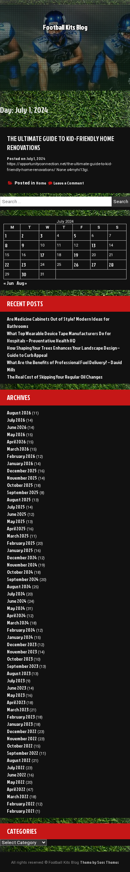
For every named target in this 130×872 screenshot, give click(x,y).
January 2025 (20, 550)
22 (7, 264)
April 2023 (16, 702)
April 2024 (16, 615)
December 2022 (21, 731)
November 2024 (22, 564)
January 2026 (20, 463)
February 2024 (21, 630)
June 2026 (16, 427)
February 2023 (21, 716)
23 (23, 264)
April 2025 (16, 528)
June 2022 (16, 774)
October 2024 (20, 572)
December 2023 (21, 644)
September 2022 (22, 753)
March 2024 (18, 622)
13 (93, 245)
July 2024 (16, 593)
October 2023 (20, 658)
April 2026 (16, 441)
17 (42, 255)
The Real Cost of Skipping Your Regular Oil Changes (55, 376)
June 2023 (16, 687)
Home (41, 183)
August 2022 (19, 760)
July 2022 (16, 767)
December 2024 (22, 557)
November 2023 (22, 651)
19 (76, 255)
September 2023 (22, 666)
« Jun (8, 283)
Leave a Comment (68, 183)
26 (76, 264)
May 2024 (16, 608)
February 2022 (21, 803)
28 (111, 264)
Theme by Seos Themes (99, 862)
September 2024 (22, 579)
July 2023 (16, 680)
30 (23, 274)
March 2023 (17, 709)
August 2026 (19, 412)
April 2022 (16, 789)
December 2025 (22, 470)
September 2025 (22, 492)
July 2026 (16, 420)
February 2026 (21, 456)
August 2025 (19, 499)
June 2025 (16, 514)
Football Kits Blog (65, 27)
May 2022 (16, 782)
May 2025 (16, 521)
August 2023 (19, 673)
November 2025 (22, 477)
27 (94, 264)
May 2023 (16, 695)
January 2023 (20, 724)
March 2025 (18, 535)
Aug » (22, 283)
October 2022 (20, 745)
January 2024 (20, 637)
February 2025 (21, 543)
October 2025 (20, 485)
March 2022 (17, 796)
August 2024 (19, 586)
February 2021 (20, 811)
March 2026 (18, 448)
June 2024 (16, 601)
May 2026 (16, 434)
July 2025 (16, 506)
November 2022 (22, 738)
